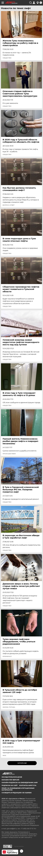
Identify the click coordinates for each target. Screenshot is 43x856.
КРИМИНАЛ (7, 656)
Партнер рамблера (19, 846)
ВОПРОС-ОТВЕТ (8, 205)
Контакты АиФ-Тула (27, 785)
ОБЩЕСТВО (7, 58)
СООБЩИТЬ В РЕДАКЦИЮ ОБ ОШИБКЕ (17, 793)
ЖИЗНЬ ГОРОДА (9, 707)
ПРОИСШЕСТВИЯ (9, 453)
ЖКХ (4, 755)
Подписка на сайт (10, 785)
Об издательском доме (12, 777)
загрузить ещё (22, 763)
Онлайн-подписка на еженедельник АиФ (20, 782)
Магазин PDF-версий (10, 780)
